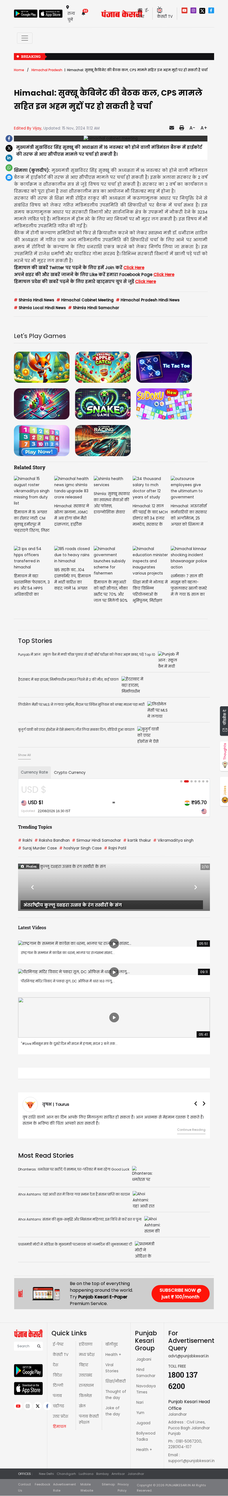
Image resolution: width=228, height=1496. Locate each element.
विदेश (57, 1375)
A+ (203, 128)
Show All (24, 755)
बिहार (83, 1365)
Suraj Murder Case (37, 848)
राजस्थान (86, 1385)
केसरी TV (60, 1354)
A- (192, 128)
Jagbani (143, 1359)
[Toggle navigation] (25, 38)
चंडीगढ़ (58, 1406)
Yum (140, 1412)
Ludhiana (86, 1474)
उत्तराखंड (85, 1375)
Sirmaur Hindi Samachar (96, 840)
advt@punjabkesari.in (188, 1356)
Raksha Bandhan (52, 840)
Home (19, 70)
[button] (32, 887)
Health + (113, 1354)
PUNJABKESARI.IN (178, 1485)
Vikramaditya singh (173, 840)
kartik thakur (137, 840)
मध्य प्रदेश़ (87, 1354)
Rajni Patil (115, 848)
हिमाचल (59, 1426)
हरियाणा (85, 1344)
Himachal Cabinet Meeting (85, 300)
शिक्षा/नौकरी (115, 1381)
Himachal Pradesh (46, 70)
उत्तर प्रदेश (60, 1416)
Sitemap (108, 1484)
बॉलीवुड (111, 1344)
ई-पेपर (58, 1344)
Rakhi (25, 840)
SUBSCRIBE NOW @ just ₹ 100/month (180, 1293)
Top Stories (35, 640)
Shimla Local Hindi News (40, 307)
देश (55, 1365)
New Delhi (46, 1474)
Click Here (133, 267)
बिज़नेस (85, 1395)
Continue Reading (191, 1129)
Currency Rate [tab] (34, 772)
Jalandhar (136, 1474)
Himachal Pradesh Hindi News (148, 300)
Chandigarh (66, 1474)
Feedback (42, 1484)
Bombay (102, 1474)
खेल (82, 1406)
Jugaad (143, 1423)
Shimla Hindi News (34, 300)
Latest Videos (32, 927)
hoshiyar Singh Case (80, 848)
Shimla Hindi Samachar (93, 307)
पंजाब (57, 1395)
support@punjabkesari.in (191, 1460)
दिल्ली (58, 1385)
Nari (139, 1402)
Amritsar (118, 1474)
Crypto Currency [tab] (70, 772)
